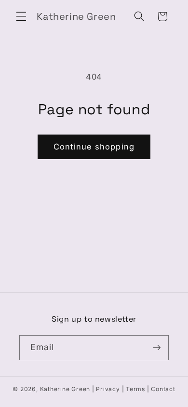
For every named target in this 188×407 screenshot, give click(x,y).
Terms (135, 389)
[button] (21, 16)
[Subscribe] (156, 347)
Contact (163, 389)
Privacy (108, 389)
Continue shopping (94, 146)
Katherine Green (65, 389)
